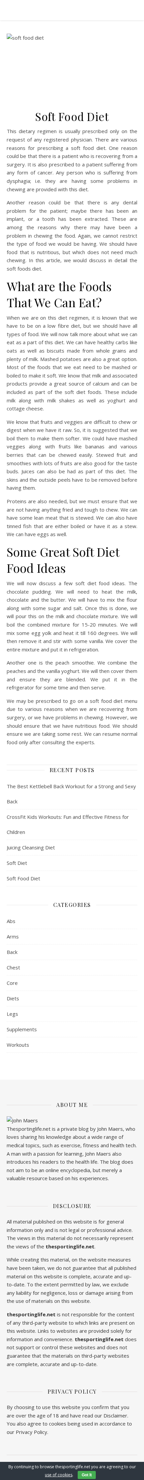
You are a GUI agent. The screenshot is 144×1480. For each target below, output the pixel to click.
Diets (13, 998)
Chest (13, 967)
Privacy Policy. (32, 1432)
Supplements (22, 1029)
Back (12, 952)
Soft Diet (17, 862)
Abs (11, 921)
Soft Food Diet (23, 878)
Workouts (18, 1044)
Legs (12, 1013)
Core (12, 982)
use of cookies (58, 1475)
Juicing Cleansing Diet (31, 847)
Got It (87, 1475)
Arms (13, 936)
